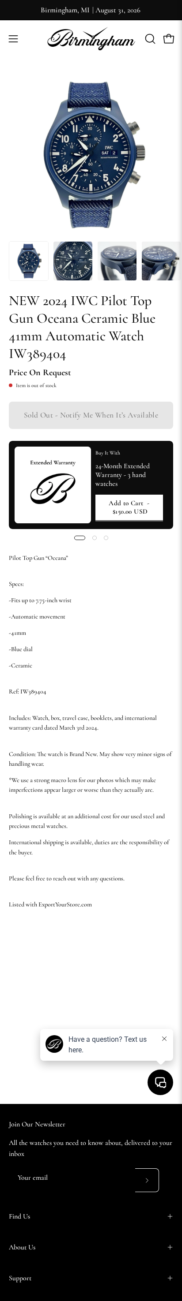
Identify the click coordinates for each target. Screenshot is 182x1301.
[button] (149, 39)
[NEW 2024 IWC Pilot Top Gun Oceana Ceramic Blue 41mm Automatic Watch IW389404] (29, 261)
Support (20, 1278)
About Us (22, 1247)
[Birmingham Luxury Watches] (91, 38)
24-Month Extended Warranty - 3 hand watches (122, 475)
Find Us (19, 1216)
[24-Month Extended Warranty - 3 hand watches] (53, 485)
